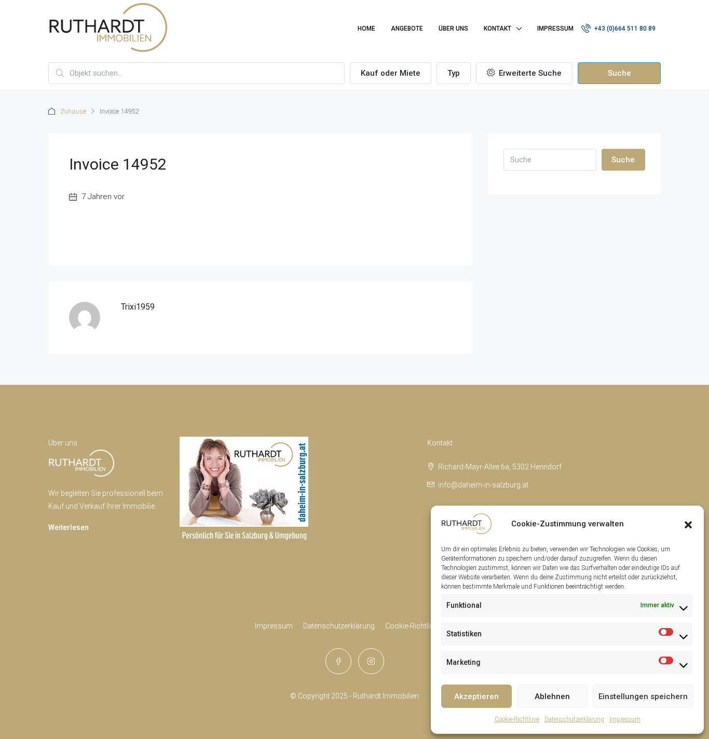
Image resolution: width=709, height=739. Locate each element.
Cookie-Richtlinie (517, 719)
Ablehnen (552, 696)
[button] (688, 524)
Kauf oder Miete (390, 73)
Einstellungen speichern (643, 696)
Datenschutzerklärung (574, 719)
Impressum (624, 719)
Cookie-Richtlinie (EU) (420, 626)
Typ (453, 73)
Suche (619, 73)
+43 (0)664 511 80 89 (624, 28)
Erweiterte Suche (529, 73)
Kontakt (497, 28)
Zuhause (73, 111)
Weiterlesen (68, 527)
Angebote (407, 28)
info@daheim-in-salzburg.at (483, 485)
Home (366, 28)
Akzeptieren (476, 696)
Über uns (453, 28)
